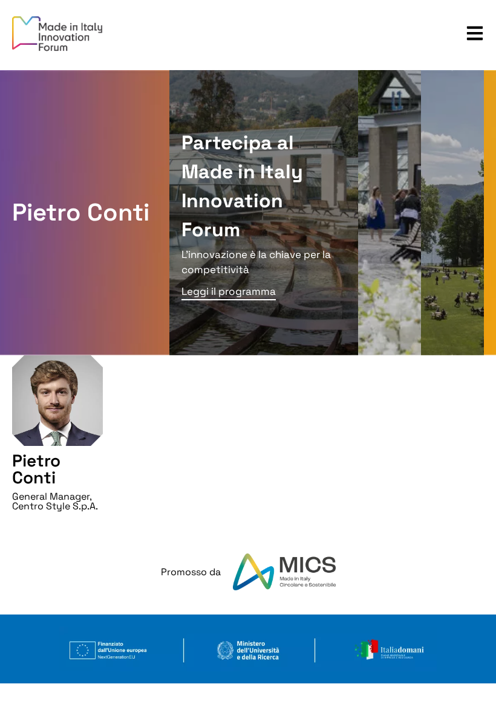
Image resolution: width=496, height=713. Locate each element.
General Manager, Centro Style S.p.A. (55, 501)
